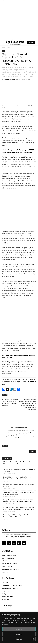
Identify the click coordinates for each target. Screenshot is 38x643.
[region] (19, 627)
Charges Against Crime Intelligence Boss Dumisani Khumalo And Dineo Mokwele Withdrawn (18, 516)
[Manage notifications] (33, 639)
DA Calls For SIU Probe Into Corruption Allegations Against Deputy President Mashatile (10, 402)
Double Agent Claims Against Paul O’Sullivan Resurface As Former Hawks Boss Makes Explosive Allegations (19, 508)
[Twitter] (19, 543)
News (8, 47)
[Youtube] (24, 543)
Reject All (19, 639)
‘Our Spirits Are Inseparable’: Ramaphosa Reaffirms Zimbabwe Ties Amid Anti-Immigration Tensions (18, 500)
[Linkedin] (14, 543)
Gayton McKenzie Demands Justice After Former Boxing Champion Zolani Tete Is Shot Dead (17, 478)
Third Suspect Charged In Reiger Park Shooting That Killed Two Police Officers (18, 493)
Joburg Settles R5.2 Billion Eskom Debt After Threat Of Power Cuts (19, 485)
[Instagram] (9, 543)
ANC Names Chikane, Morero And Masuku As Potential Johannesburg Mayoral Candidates (19, 463)
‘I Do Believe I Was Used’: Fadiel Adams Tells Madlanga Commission (19, 470)
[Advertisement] (19, 19)
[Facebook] (4, 543)
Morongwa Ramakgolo (9, 79)
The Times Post (12, 395)
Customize (19, 634)
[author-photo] (19, 425)
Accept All (19, 629)
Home (3, 47)
